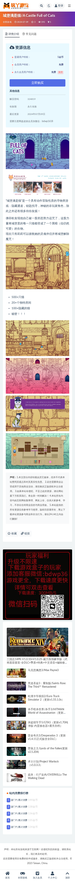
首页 (7, 878)
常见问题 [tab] (31, 34)
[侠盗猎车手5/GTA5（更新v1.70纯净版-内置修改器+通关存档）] (16, 725)
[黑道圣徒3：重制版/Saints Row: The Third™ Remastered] (16, 686)
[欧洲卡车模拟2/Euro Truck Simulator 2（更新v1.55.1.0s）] (16, 699)
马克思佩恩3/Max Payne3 (43, 670)
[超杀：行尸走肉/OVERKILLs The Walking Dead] (16, 777)
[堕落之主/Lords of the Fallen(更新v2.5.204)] (16, 751)
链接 (27, 533)
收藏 (14, 533)
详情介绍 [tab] (13, 34)
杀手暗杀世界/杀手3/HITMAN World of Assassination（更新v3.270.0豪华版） (46, 713)
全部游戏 (7, 22)
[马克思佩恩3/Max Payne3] (16, 673)
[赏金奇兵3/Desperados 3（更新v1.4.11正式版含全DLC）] (16, 738)
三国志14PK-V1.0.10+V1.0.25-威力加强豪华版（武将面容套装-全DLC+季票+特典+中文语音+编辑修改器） (37, 663)
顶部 (67, 878)
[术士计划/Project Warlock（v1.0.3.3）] (16, 764)
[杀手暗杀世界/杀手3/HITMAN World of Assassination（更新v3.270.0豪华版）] (16, 712)
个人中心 (52, 878)
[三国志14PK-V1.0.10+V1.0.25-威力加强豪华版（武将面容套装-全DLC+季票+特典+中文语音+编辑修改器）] (37, 642)
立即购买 (37, 82)
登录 (60, 5)
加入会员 (37, 878)
